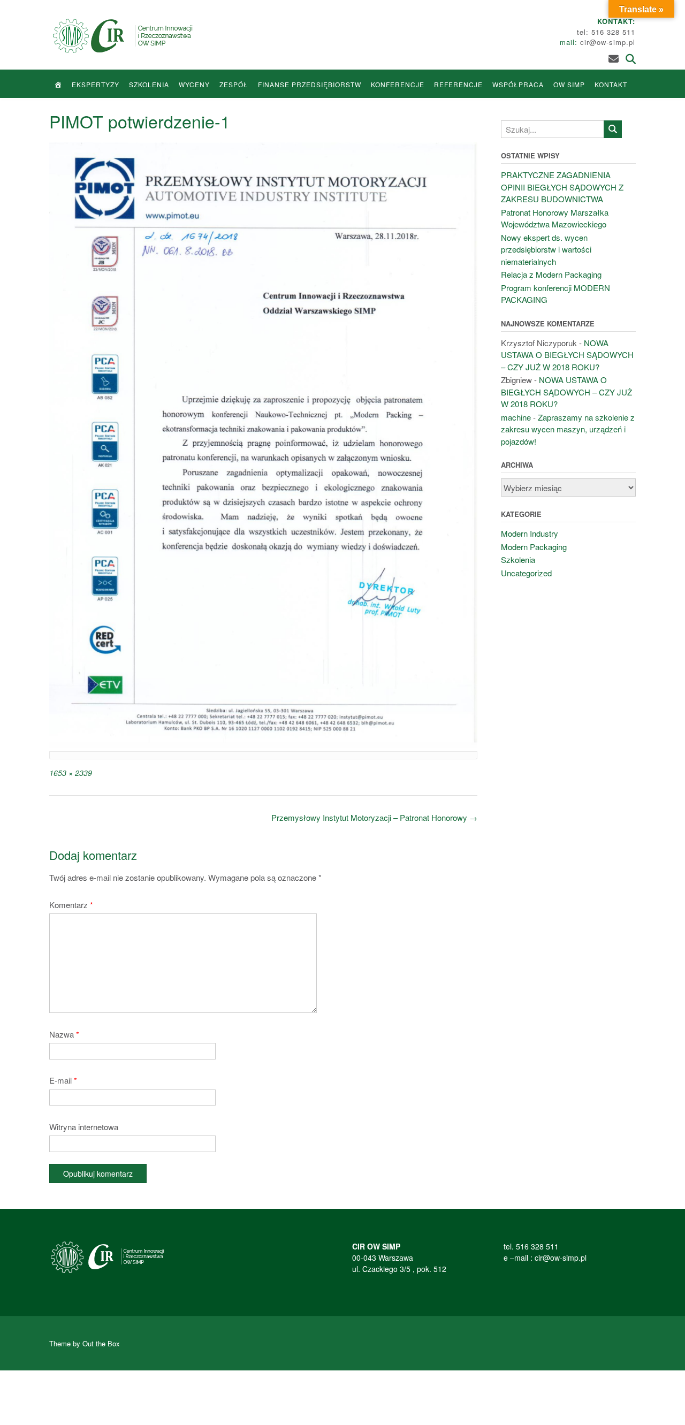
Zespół (233, 84)
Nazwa (64, 1034)
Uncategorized (526, 572)
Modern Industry (529, 533)
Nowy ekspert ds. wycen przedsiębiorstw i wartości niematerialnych (546, 249)
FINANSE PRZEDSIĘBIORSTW (309, 84)
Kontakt (611, 84)
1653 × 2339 (70, 772)
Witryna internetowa (83, 1126)
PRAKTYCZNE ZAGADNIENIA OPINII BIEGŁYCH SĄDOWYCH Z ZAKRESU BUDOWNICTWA (562, 186)
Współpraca (518, 84)
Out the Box (101, 1343)
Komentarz (71, 904)
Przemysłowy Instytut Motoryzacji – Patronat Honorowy (374, 817)
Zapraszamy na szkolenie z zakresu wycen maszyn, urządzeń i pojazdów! (568, 429)
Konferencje (397, 84)
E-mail (63, 1080)
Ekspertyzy (95, 84)
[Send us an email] (613, 58)
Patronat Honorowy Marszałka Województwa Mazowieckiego (554, 218)
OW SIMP (569, 84)
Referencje (458, 84)
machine (516, 417)
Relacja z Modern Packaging (551, 274)
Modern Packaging (534, 546)
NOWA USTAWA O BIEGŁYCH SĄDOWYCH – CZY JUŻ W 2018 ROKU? (567, 354)
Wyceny (194, 84)
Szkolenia (149, 84)
